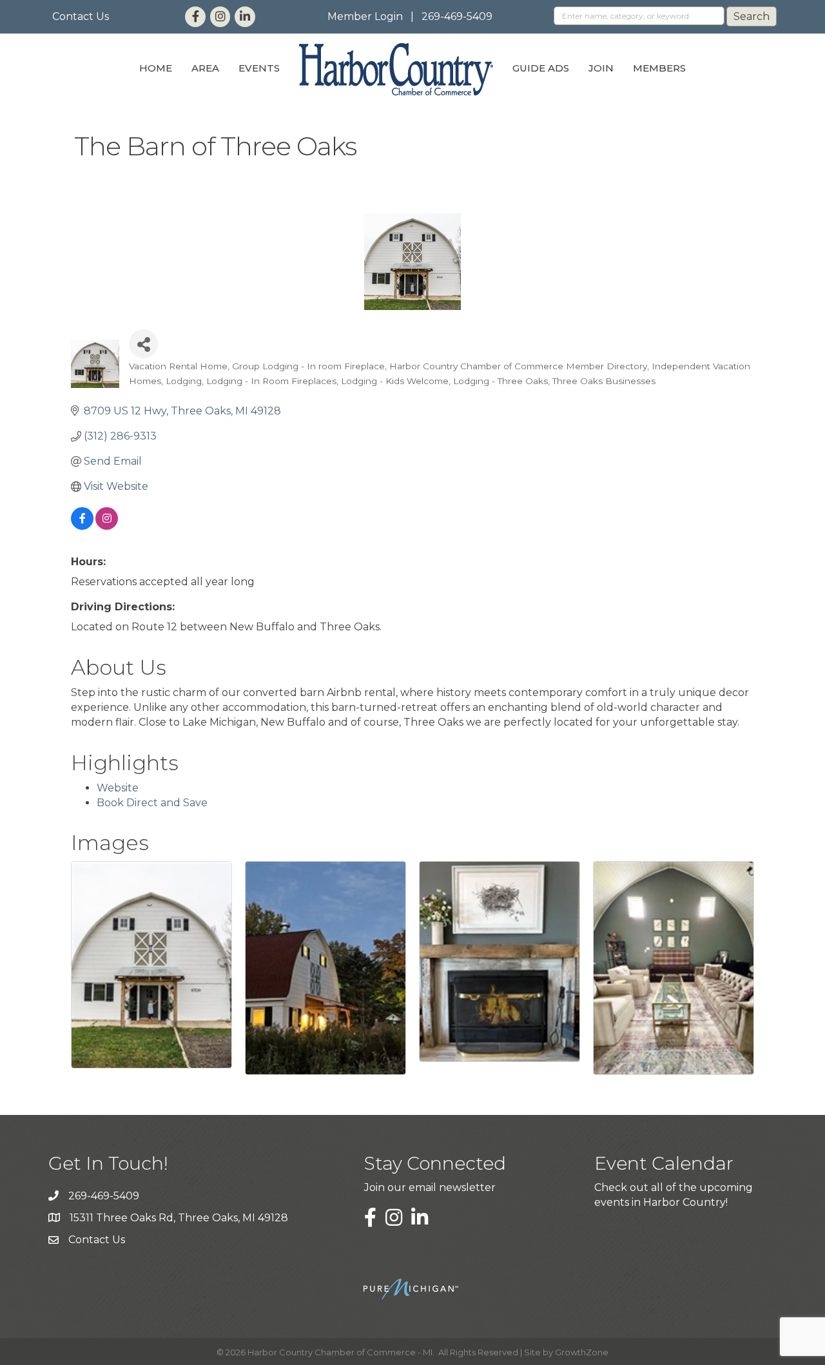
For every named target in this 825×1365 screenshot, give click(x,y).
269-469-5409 (457, 16)
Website (118, 788)
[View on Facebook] (82, 526)
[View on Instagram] (106, 526)
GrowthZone (581, 1352)
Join (601, 68)
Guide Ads (540, 68)
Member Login (365, 16)
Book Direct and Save (152, 803)
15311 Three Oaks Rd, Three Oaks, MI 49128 (179, 1218)
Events (259, 68)
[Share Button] (143, 343)
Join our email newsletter (430, 1187)
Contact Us (80, 16)
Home (155, 68)
